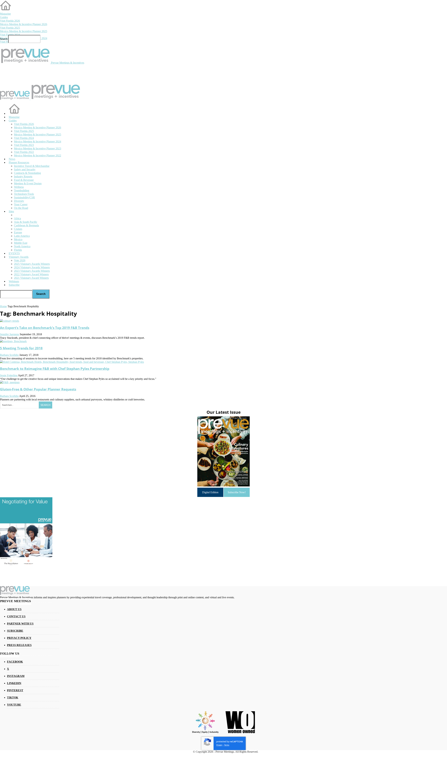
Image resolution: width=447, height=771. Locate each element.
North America (22, 246)
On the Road (21, 207)
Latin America (22, 235)
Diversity (19, 200)
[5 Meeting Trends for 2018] (13, 341)
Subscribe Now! (237, 492)
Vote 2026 (19, 260)
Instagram (15, 676)
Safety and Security (24, 169)
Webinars (14, 281)
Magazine (5, 13)
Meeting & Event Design (28, 183)
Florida (18, 249)
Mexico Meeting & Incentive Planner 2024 (37, 141)
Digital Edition (210, 492)
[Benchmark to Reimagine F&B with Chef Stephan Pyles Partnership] (72, 361)
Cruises (18, 228)
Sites (11, 211)
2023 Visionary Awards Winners (32, 270)
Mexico (18, 239)
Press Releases (19, 645)
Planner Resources (19, 162)
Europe (18, 232)
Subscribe (14, 284)
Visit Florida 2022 (24, 151)
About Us (14, 609)
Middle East (20, 242)
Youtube (14, 704)
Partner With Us (20, 623)
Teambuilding (21, 190)
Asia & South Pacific (25, 221)
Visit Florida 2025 (10, 27)
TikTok (12, 697)
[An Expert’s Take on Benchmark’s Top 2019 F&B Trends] (9, 320)
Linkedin (14, 683)
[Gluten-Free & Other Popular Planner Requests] (10, 382)
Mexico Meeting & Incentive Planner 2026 (23, 24)
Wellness (19, 186)
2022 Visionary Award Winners (31, 274)
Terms (226, 745)
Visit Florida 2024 (10, 34)
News (12, 158)
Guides (4, 17)
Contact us (16, 616)
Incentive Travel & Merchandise (31, 165)
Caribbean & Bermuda (26, 225)
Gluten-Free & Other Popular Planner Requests (38, 389)
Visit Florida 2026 (10, 20)
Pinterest (15, 690)
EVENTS (14, 253)
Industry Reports (23, 176)
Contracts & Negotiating (27, 172)
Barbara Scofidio (9, 354)
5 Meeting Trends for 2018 (21, 348)
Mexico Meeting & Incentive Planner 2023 (37, 148)
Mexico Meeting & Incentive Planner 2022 (37, 155)
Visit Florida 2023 (24, 145)
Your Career (20, 204)
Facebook (15, 661)
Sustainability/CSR (24, 197)
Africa (17, 218)
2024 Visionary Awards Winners (32, 267)
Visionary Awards (18, 256)
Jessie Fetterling (8, 375)
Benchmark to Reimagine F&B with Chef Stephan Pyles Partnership (54, 368)
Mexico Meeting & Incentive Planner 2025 (23, 31)
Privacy (219, 745)
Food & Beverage (24, 179)
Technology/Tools (24, 193)
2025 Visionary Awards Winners (32, 263)
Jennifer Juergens (9, 334)
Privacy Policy (19, 637)
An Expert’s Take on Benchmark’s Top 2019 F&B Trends (44, 327)
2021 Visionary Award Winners (31, 277)
